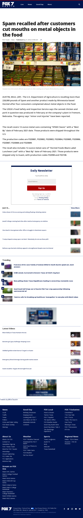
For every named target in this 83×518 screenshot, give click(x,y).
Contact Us (6, 442)
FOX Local (48, 409)
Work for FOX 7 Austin (9, 449)
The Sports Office (49, 420)
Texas (4, 417)
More (50, 4)
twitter (68, 509)
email (79, 509)
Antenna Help (6, 461)
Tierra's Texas (48, 415)
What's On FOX (7, 439)
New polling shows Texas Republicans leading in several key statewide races (43, 281)
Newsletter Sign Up (8, 444)
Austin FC (47, 442)
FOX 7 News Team (8, 447)
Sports (47, 436)
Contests (26, 425)
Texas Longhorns (49, 439)
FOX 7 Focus (69, 417)
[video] (75, 335)
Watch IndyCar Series (9, 485)
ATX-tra (67, 429)
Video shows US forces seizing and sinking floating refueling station (24, 212)
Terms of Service (43, 199)
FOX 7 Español (48, 417)
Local (4, 412)
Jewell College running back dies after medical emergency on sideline (25, 221)
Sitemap (5, 427)
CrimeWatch (69, 412)
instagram (72, 509)
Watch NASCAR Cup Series (8, 482)
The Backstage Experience (49, 430)
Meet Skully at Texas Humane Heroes (14, 332)
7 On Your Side (69, 415)
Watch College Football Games (10, 475)
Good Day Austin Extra (51, 425)
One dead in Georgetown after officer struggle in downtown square (24, 230)
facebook (64, 509)
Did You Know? (28, 455)
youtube (76, 509)
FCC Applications (7, 459)
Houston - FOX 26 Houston (70, 443)
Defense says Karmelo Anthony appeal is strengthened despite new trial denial (27, 248)
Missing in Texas (70, 425)
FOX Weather (27, 453)
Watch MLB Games (8, 478)
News (13, 40)
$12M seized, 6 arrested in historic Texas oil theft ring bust (37, 273)
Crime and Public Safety (10, 422)
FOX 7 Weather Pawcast (31, 439)
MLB (45, 444)
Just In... (6, 208)
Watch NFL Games (8, 472)
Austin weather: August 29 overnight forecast (16, 369)
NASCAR (46, 447)
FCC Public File (7, 456)
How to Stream (49, 412)
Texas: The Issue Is (71, 420)
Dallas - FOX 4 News (71, 439)
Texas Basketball (49, 449)
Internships (6, 451)
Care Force (68, 422)
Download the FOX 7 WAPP (30, 443)
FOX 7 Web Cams (29, 450)
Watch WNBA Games (9, 496)
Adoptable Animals (29, 422)
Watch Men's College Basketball (9, 488)
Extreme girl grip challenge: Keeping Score (16, 341)
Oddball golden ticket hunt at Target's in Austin (17, 350)
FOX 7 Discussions (71, 427)
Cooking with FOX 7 (29, 417)
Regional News (71, 436)
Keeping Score (28, 415)
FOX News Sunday (8, 425)
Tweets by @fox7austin (9, 399)
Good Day (27, 409)
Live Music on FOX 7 (30, 420)
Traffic (4, 415)
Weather (27, 436)
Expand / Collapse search (79, 4)
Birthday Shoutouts (29, 412)
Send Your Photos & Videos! (30, 447)
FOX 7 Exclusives (72, 409)
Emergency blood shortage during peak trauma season (20, 359)
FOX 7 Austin (6, 40)
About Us (6, 436)
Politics (4, 420)
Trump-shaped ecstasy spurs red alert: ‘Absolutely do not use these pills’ (25, 239)
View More (75, 208)
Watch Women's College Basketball (8, 492)
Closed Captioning (8, 454)
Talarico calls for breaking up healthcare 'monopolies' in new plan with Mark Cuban (46, 297)
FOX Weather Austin (50, 422)
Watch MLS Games (8, 498)
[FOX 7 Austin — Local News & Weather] (9, 4)
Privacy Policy (43, 198)
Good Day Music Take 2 (52, 427)
